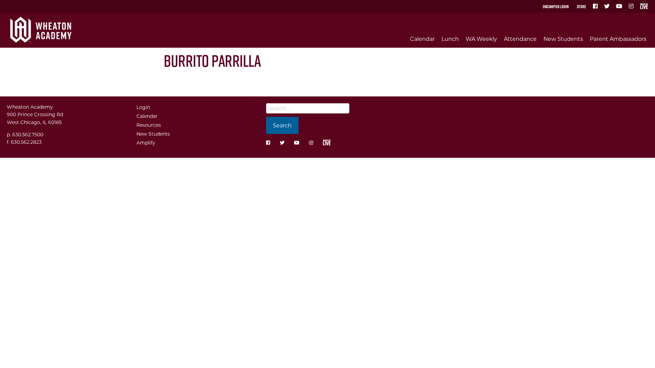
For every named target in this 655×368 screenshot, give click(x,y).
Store (581, 6)
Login (143, 107)
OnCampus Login (556, 6)
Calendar (422, 38)
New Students (563, 38)
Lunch (450, 38)
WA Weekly (481, 38)
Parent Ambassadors (618, 38)
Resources (148, 125)
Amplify (145, 142)
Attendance (520, 38)
